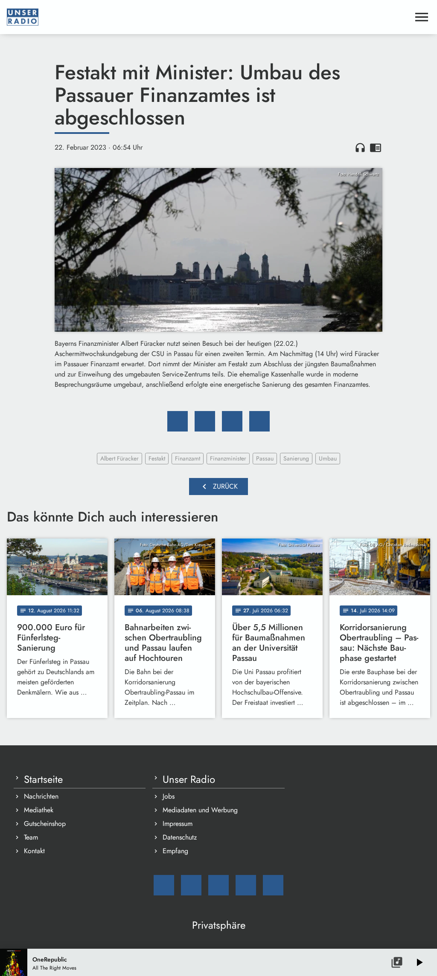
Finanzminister (228, 458)
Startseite (43, 779)
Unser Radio (189, 779)
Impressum (177, 823)
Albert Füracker (119, 458)
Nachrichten (41, 796)
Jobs (169, 796)
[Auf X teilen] (205, 421)
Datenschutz (180, 837)
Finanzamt (187, 458)
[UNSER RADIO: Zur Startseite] (208, 17)
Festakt (157, 458)
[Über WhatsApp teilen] (232, 421)
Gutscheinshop (45, 823)
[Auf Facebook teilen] (177, 421)
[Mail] (164, 885)
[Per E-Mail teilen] (259, 421)
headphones (360, 147)
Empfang (175, 851)
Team (31, 837)
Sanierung (296, 458)
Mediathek (38, 810)
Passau (265, 458)
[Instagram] (218, 885)
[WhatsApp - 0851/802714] (273, 885)
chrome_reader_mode (376, 147)
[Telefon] (246, 885)
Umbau (328, 458)
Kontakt (34, 851)
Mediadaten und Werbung (200, 810)
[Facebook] (191, 885)
